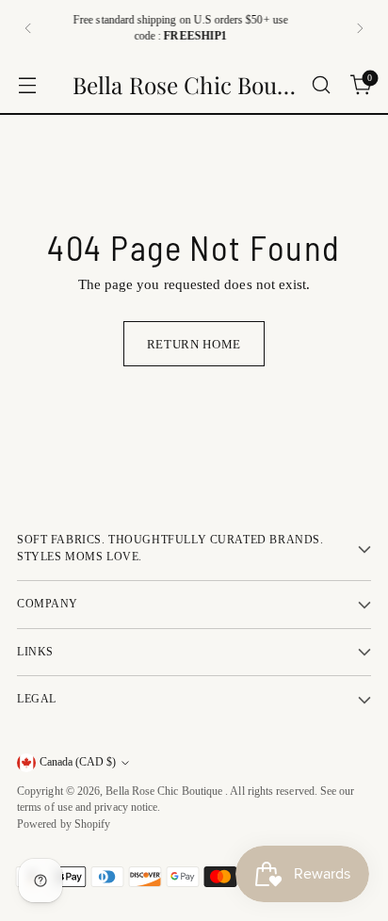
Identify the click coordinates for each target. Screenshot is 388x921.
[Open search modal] (320, 85)
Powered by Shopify (63, 824)
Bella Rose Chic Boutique (165, 791)
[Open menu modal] (27, 85)
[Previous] (28, 28)
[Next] (359, 28)
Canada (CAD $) (78, 762)
